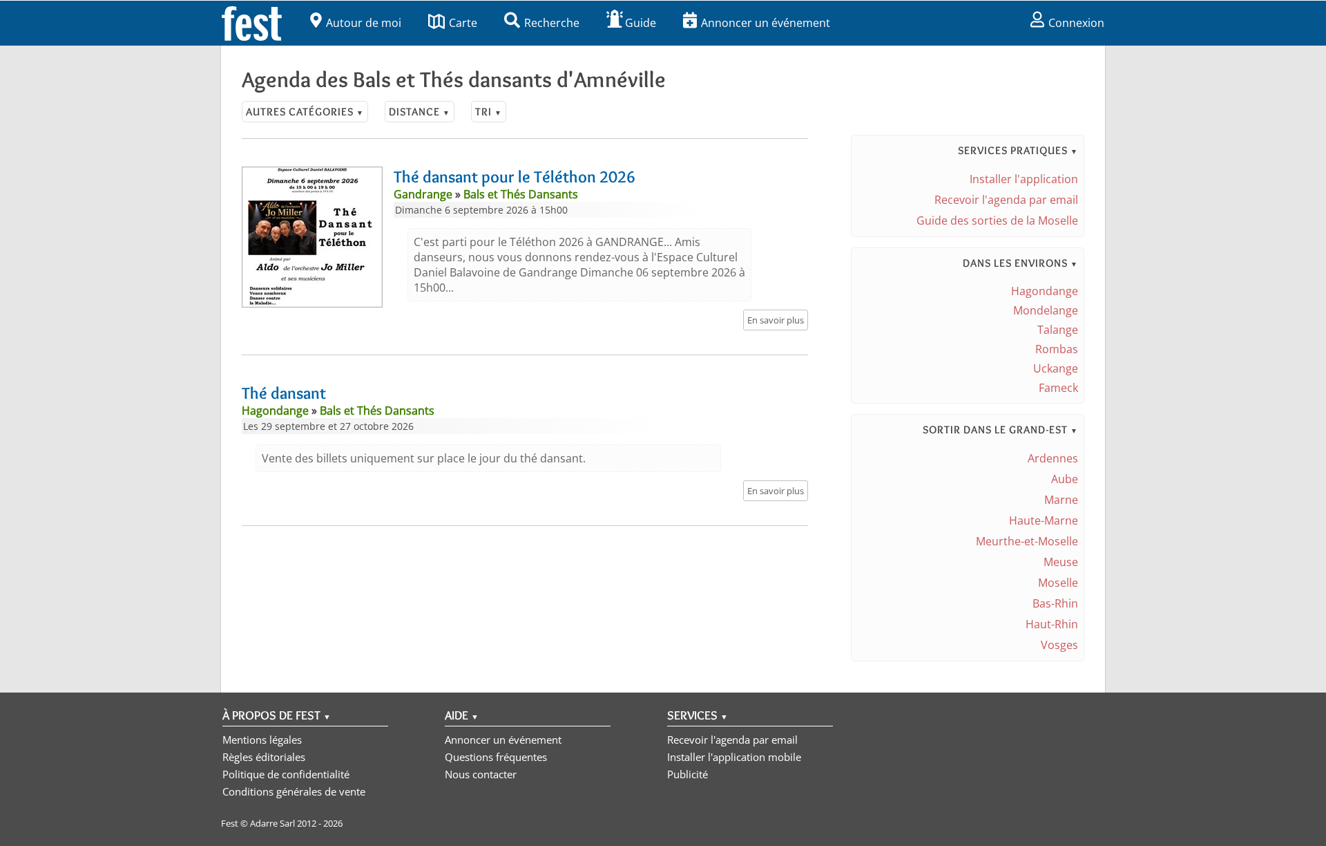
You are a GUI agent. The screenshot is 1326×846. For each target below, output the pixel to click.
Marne (1061, 499)
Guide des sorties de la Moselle (997, 220)
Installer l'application (1024, 179)
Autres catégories (305, 111)
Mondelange (1045, 310)
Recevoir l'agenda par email (1006, 199)
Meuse (1061, 562)
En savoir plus (775, 320)
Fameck (1058, 387)
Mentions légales (262, 739)
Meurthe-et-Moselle (1027, 541)
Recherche (551, 22)
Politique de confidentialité (285, 774)
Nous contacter (481, 774)
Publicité (687, 774)
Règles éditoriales (263, 757)
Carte (463, 22)
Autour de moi (363, 22)
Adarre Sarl (272, 823)
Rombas (1056, 349)
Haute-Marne (1043, 520)
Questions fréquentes (496, 757)
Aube (1064, 479)
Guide (640, 22)
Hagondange (1044, 291)
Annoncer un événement (765, 22)
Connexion (1076, 22)
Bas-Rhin (1055, 603)
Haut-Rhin (1052, 624)
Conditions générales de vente (293, 791)
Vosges (1059, 644)
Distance (419, 111)
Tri (488, 111)
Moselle (1058, 582)
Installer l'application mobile (734, 757)
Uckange (1055, 368)
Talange (1057, 329)
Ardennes (1053, 458)
